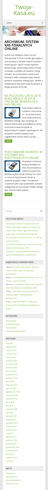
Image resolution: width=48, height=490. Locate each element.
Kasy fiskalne (11, 327)
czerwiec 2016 (11, 457)
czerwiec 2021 (11, 354)
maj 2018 (9, 405)
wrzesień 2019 (11, 378)
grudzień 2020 (11, 360)
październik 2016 (12, 447)
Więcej (8, 141)
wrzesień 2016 (11, 450)
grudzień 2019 (11, 374)
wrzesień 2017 (11, 423)
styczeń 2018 (11, 416)
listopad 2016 (11, 444)
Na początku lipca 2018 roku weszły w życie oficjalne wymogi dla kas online (23, 100)
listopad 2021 (11, 347)
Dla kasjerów (11, 321)
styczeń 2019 (11, 388)
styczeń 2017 (11, 437)
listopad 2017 (11, 419)
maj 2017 (9, 433)
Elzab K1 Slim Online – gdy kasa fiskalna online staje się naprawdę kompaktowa (22, 270)
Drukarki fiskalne (13, 324)
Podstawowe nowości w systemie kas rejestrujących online (23, 155)
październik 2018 (12, 392)
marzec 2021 (11, 357)
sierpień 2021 (11, 350)
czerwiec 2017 (11, 430)
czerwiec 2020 (11, 367)
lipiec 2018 (10, 402)
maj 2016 (9, 461)
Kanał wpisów (11, 476)
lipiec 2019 (10, 381)
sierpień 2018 (11, 399)
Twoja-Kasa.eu (24, 10)
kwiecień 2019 (11, 385)
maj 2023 (9, 343)
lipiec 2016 (10, 454)
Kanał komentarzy (13, 480)
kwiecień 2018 (11, 409)
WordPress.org (12, 483)
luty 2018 (9, 412)
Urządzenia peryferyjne (15, 331)
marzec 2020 (11, 371)
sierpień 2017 (11, 426)
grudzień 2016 (11, 440)
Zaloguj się (10, 473)
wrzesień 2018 (11, 395)
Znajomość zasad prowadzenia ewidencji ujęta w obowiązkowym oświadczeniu (22, 294)
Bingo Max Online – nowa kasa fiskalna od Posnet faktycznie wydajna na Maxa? (23, 305)
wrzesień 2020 (11, 364)
